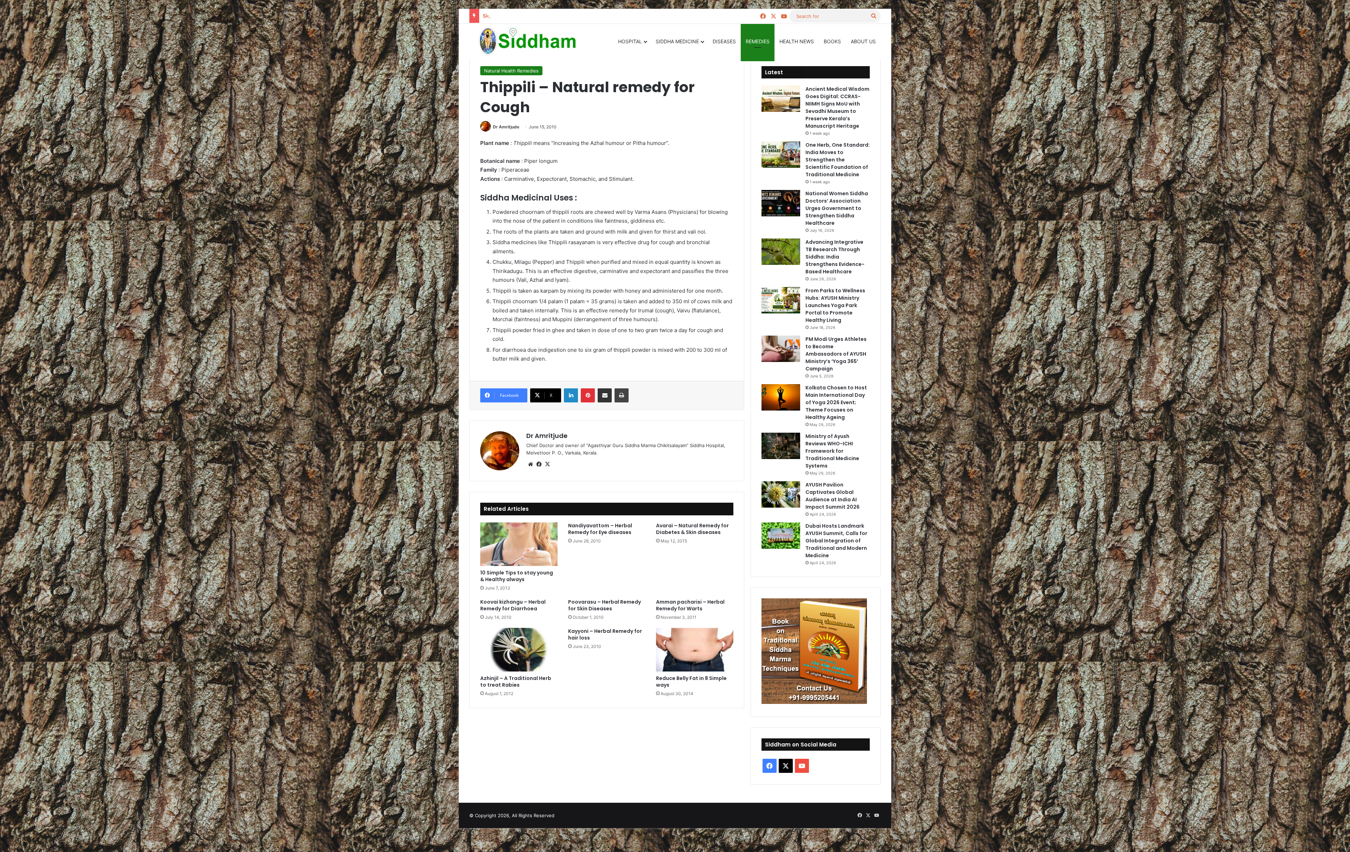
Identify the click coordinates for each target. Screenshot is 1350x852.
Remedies (758, 41)
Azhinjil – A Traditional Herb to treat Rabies (515, 681)
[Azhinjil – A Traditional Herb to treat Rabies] (519, 650)
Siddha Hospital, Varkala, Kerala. (521, 16)
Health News (796, 41)
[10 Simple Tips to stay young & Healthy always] (519, 544)
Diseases (724, 41)
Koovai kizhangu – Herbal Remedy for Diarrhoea (513, 605)
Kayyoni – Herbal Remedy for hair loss (605, 634)
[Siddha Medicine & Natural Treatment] (532, 41)
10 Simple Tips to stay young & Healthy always (516, 576)
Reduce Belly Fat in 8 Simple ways (691, 681)
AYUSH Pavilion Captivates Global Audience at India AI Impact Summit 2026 (832, 495)
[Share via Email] (605, 395)
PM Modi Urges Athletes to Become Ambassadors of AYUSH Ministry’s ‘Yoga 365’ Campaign (836, 354)
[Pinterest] (588, 395)
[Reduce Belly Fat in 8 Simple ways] (694, 650)
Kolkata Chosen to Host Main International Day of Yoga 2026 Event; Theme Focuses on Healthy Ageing (836, 402)
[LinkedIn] (571, 395)
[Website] (530, 464)
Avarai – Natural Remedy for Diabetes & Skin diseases (692, 529)
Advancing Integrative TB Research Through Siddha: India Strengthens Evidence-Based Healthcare (834, 257)
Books (832, 41)
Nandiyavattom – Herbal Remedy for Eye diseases (600, 529)
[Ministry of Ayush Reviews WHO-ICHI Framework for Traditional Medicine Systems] (780, 446)
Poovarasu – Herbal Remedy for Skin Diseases (604, 605)
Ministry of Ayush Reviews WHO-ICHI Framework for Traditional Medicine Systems (832, 451)
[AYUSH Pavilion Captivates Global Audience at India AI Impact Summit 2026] (780, 494)
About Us (863, 41)
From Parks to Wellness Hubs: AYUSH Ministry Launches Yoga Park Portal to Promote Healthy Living (835, 305)
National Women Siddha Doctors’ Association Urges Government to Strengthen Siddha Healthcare (836, 208)
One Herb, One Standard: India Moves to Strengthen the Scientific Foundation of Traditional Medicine (837, 159)
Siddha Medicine (677, 41)
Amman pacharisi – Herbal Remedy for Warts (690, 605)
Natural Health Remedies (511, 71)
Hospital (630, 41)
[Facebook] (539, 464)
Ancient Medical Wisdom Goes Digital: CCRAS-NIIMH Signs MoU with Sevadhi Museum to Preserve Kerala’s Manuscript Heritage (837, 107)
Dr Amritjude (506, 126)
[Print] (622, 395)
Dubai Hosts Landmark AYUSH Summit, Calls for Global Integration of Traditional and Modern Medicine (836, 540)
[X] (547, 464)
